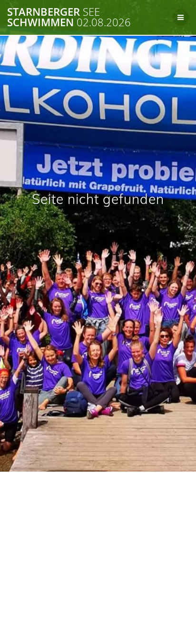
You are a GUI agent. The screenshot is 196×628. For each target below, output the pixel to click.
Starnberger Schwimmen (69, 17)
